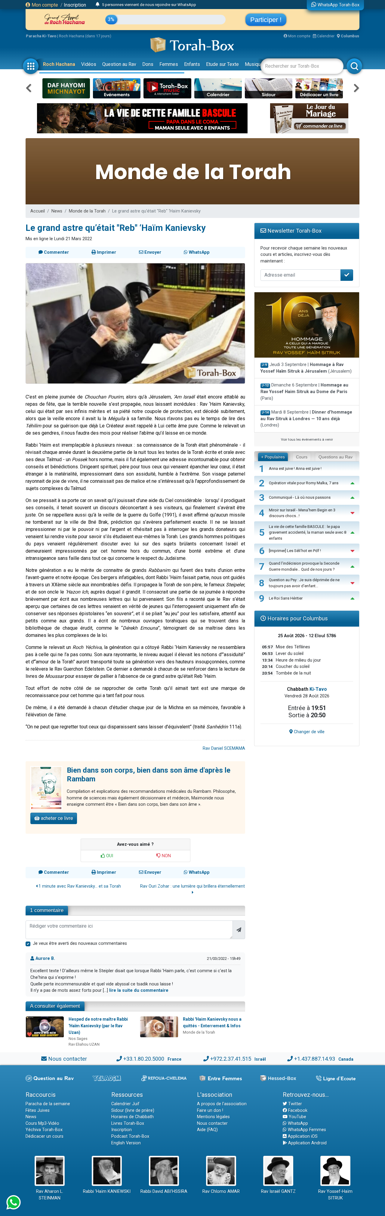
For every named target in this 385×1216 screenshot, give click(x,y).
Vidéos (88, 64)
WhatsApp (297, 1123)
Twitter (294, 1103)
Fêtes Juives (38, 1110)
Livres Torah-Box (127, 1123)
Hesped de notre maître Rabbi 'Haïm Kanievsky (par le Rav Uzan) (98, 1026)
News (56, 211)
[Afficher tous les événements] (98, 4)
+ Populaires (273, 456)
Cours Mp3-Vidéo (42, 1123)
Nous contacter (67, 1059)
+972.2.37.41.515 (230, 1059)
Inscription (75, 5)
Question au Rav (119, 64)
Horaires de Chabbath (132, 1116)
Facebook (297, 1110)
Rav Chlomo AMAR (221, 1191)
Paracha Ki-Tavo (41, 36)
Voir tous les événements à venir (307, 439)
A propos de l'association (222, 1103)
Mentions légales (213, 1116)
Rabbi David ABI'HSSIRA (163, 1191)
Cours (301, 456)
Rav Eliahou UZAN (84, 1044)
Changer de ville (309, 731)
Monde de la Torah (87, 211)
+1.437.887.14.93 (314, 1059)
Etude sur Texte (222, 64)
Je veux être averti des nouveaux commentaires (80, 943)
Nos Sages (78, 1038)
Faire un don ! (210, 1110)
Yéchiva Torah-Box (44, 1129)
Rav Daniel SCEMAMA (224, 748)
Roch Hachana (59, 64)
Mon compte (44, 5)
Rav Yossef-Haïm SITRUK (335, 1195)
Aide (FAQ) (207, 1129)
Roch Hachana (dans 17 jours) (85, 36)
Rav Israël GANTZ (278, 1191)
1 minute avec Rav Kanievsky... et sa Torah (79, 886)
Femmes (168, 64)
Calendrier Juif (125, 1103)
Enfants (192, 64)
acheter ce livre (56, 818)
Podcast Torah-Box (130, 1136)
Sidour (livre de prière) (132, 1110)
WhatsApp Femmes (306, 1129)
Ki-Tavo (318, 689)
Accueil (37, 211)
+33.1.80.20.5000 (143, 1059)
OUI (109, 855)
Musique (254, 64)
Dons (147, 64)
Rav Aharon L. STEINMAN (49, 1195)
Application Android (307, 1143)
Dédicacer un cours (44, 1136)
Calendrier (325, 36)
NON (166, 855)
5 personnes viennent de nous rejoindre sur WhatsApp (149, 4)
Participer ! (266, 19)
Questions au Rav (336, 456)
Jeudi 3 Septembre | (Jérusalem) (306, 368)
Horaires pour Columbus (297, 618)
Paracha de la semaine (48, 1103)
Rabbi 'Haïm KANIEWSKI (107, 1191)
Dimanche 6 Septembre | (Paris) (304, 392)
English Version (126, 1143)
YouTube (297, 1116)
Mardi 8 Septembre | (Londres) (306, 419)
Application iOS (302, 1136)
